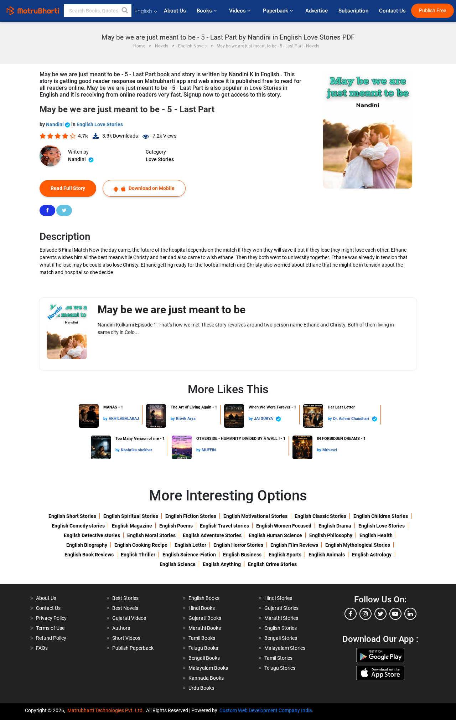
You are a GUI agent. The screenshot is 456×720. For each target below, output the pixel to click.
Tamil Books (201, 638)
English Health (376, 535)
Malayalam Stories (284, 648)
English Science (178, 564)
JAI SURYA (264, 418)
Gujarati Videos (129, 618)
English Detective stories (92, 535)
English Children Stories (380, 516)
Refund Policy (51, 638)
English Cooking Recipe (140, 545)
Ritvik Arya (186, 418)
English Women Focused (283, 526)
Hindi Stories (278, 598)
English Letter (190, 545)
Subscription (353, 11)
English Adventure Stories (212, 535)
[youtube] (395, 614)
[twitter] (380, 614)
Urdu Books (201, 688)
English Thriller (138, 554)
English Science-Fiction (189, 554)
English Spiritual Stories (130, 516)
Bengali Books (204, 658)
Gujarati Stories (281, 608)
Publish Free (432, 10)
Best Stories (125, 598)
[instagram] (365, 614)
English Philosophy (330, 535)
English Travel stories (224, 526)
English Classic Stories (320, 516)
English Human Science (275, 535)
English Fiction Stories (190, 516)
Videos (238, 11)
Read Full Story (68, 188)
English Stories (280, 628)
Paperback (276, 11)
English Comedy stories (78, 526)
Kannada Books (206, 678)
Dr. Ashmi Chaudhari (351, 418)
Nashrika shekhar (136, 450)
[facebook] (350, 614)
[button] (125, 10)
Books (205, 11)
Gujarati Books (204, 618)
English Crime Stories (272, 564)
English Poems (176, 526)
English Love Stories (100, 124)
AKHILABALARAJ (124, 418)
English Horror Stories (238, 545)
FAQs (42, 648)
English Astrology (372, 554)
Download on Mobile (151, 188)
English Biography (86, 545)
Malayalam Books (208, 668)
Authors (121, 628)
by (106, 418)
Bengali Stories (280, 638)
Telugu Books (203, 648)
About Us (175, 11)
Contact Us (392, 11)
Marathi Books (204, 628)
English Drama (334, 526)
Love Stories (160, 159)
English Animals (327, 554)
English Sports (285, 554)
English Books (203, 598)
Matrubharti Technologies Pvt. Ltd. (106, 710)
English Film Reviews (294, 545)
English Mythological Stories (357, 545)
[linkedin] (410, 614)
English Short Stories (72, 516)
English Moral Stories (151, 535)
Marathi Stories (281, 618)
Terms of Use (50, 628)
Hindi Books (201, 608)
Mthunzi (329, 450)
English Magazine (132, 526)
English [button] (143, 11)
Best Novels (125, 608)
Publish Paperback (133, 648)
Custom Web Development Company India (265, 710)
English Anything (222, 564)
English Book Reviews (89, 554)
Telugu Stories (279, 668)
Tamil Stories (278, 658)
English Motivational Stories (255, 516)
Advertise (316, 11)
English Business (242, 554)
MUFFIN (209, 450)
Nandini (55, 124)
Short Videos (126, 638)
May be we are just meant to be (171, 309)
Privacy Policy (51, 618)
